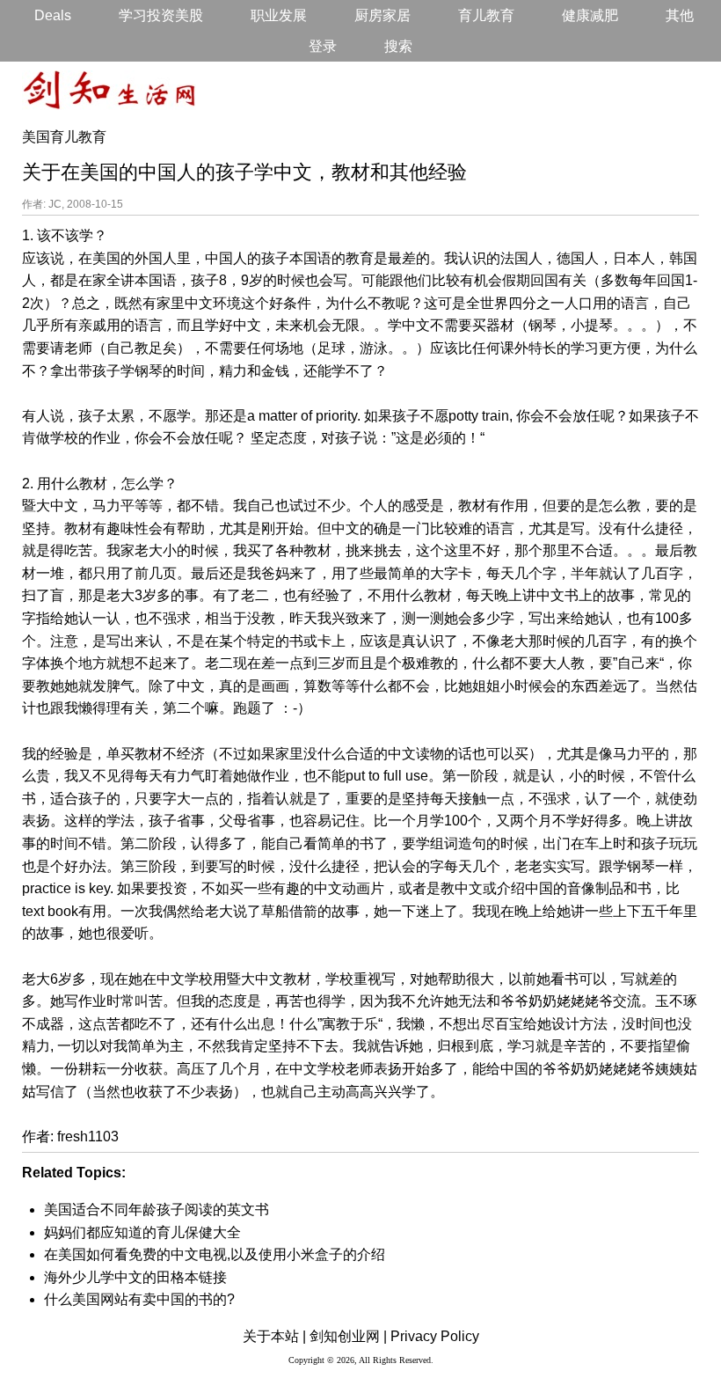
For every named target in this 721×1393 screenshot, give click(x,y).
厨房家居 (382, 15)
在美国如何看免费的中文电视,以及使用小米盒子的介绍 (214, 1254)
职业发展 (279, 15)
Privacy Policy (434, 1336)
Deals (52, 15)
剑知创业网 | (348, 1336)
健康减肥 (590, 15)
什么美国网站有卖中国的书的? (139, 1299)
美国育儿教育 (64, 136)
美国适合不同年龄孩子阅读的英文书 (156, 1209)
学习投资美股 (161, 15)
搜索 (398, 46)
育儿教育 (486, 15)
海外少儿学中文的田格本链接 (135, 1277)
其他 (680, 15)
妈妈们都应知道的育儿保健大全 (142, 1232)
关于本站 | (274, 1336)
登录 (323, 46)
